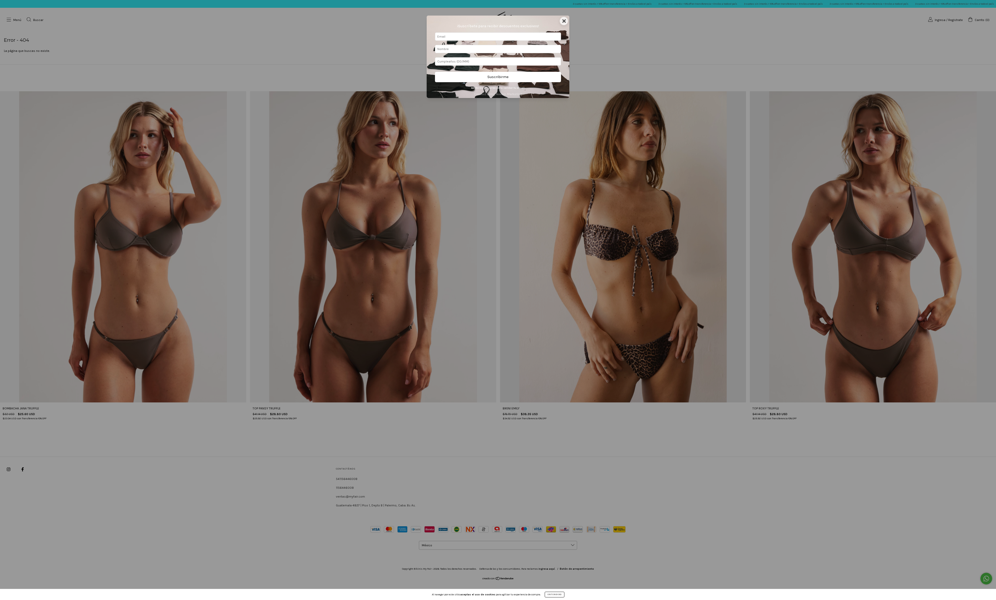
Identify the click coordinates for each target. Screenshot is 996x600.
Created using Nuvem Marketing (498, 94)
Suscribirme (498, 77)
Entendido (555, 594)
